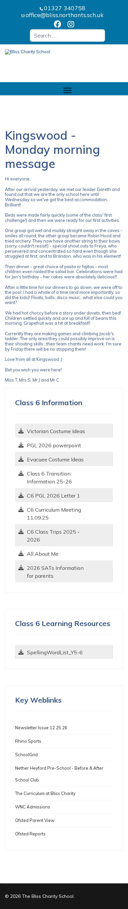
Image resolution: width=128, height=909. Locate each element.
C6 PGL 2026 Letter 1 (53, 495)
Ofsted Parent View (34, 820)
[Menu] (67, 90)
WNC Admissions (32, 806)
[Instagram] (71, 24)
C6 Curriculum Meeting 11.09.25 (54, 513)
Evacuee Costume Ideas (55, 459)
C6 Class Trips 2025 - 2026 (53, 535)
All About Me (42, 553)
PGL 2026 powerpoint (54, 445)
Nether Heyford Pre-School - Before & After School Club (59, 773)
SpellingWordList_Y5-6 (55, 652)
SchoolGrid (26, 754)
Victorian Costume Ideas (56, 431)
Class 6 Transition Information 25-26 (49, 477)
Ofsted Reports (30, 833)
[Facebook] (57, 24)
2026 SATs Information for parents (55, 572)
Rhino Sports (28, 741)
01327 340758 (64, 8)
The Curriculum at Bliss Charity (45, 793)
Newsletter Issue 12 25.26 (41, 727)
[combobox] (67, 35)
